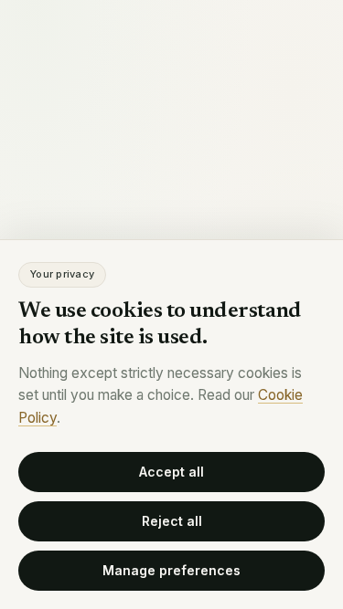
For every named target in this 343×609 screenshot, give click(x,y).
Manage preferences (171, 570)
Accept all (171, 471)
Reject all (172, 521)
